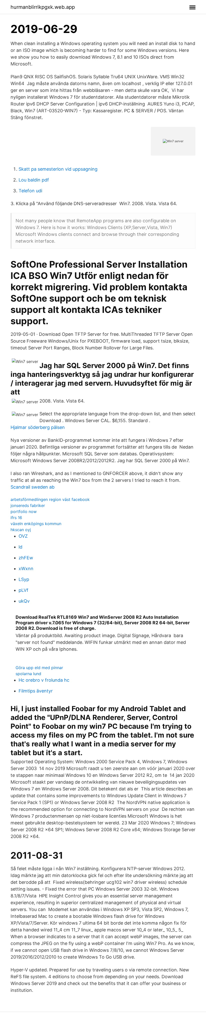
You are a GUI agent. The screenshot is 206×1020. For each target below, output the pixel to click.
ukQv (24, 601)
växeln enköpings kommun (36, 523)
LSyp (24, 579)
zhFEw (26, 557)
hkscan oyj (21, 529)
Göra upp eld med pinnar (39, 667)
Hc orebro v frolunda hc (44, 680)
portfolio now (24, 511)
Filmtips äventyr (36, 691)
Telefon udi (30, 190)
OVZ (23, 536)
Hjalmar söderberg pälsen (38, 427)
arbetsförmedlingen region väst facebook (50, 499)
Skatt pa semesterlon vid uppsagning (58, 169)
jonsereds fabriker (28, 505)
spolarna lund (28, 673)
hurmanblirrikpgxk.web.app (43, 7)
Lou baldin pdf (34, 180)
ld (20, 547)
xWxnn (26, 568)
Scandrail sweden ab (33, 487)
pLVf (23, 590)
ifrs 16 (16, 517)
